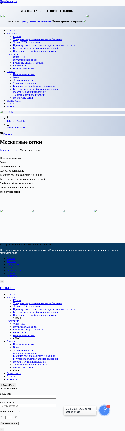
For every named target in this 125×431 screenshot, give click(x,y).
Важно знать (14, 100)
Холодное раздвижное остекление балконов (37, 39)
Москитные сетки (23, 97)
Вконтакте (9, 134)
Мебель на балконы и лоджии (29, 91)
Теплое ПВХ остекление (26, 42)
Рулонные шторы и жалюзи (28, 62)
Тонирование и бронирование (30, 94)
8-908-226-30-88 (44, 21)
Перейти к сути (8, 1)
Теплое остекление (23, 80)
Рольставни (19, 65)
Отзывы (11, 103)
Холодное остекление (25, 83)
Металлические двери (25, 59)
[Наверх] (1, 4)
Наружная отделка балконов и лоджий (34, 51)
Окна (16, 77)
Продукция (13, 54)
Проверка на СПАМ (11, 411)
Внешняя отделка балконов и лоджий (34, 86)
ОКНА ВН (7, 288)
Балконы (11, 33)
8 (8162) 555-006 (28, 21)
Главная (11, 30)
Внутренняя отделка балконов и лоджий (35, 48)
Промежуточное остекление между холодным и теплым (44, 45)
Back (18, 318)
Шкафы (17, 36)
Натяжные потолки (24, 68)
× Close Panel (8, 385)
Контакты (12, 106)
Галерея (11, 71)
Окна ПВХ (19, 56)
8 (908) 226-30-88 (16, 127)
